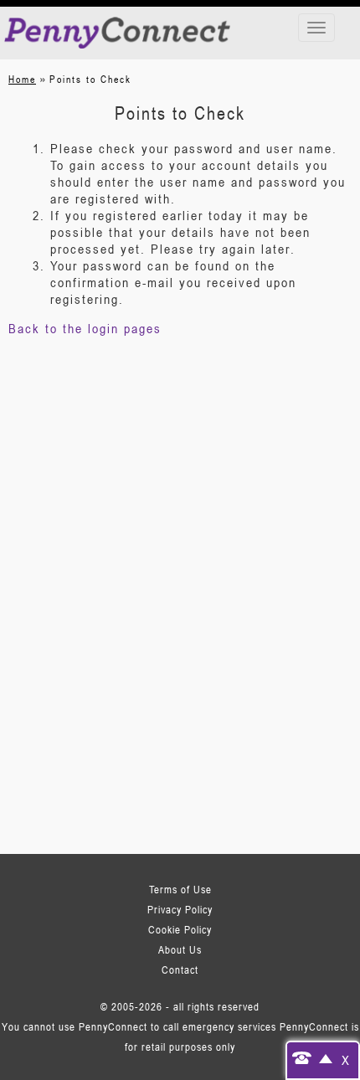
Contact (180, 969)
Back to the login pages (85, 328)
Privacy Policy (180, 909)
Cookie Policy (180, 929)
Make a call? (312, 1057)
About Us (180, 949)
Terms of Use (180, 889)
